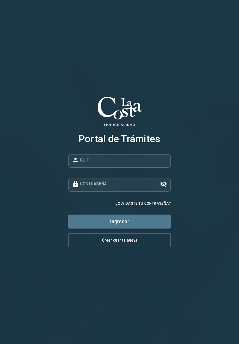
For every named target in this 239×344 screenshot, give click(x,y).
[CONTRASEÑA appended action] (163, 183)
